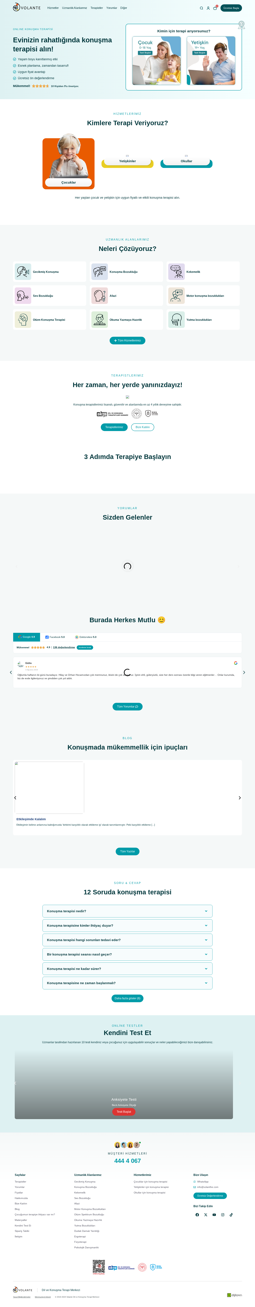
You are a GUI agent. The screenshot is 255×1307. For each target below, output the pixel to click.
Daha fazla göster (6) (127, 998)
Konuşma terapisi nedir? (66, 911)
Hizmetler (53, 7)
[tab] (26, 637)
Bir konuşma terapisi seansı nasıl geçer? (79, 954)
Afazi (113, 295)
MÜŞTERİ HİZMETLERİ (127, 1153)
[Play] (127, 566)
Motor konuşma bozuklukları (205, 295)
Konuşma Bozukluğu (124, 271)
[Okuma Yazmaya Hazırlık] (99, 319)
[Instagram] (223, 1215)
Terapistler (97, 7)
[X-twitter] (206, 1215)
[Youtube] (214, 1215)
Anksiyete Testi (124, 1099)
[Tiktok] (231, 1215)
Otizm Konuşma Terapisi (49, 319)
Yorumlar (111, 7)
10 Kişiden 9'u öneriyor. (65, 86)
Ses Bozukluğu (43, 295)
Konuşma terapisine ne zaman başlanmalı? (81, 983)
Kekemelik (193, 271)
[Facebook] (197, 1215)
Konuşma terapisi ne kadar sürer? (74, 969)
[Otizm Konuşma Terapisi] (23, 319)
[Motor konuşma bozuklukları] (176, 295)
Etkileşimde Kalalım (31, 819)
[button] (127, 340)
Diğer (123, 7)
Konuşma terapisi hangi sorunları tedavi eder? (84, 940)
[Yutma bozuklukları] (176, 319)
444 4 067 (127, 1160)
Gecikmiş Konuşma (46, 271)
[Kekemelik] (176, 271)
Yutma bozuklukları (199, 319)
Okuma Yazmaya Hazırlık (126, 319)
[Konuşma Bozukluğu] (99, 271)
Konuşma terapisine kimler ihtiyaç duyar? (80, 925)
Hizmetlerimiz (142, 1174)
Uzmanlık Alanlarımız (74, 7)
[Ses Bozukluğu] (23, 295)
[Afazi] (99, 295)
